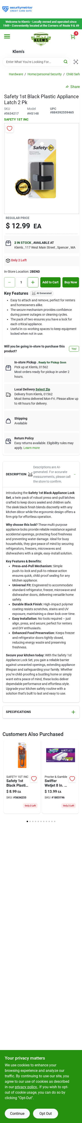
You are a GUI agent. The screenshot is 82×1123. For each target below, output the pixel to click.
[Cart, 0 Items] (73, 36)
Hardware (16, 74)
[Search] (66, 61)
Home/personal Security (45, 74)
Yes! (74, 348)
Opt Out (45, 1113)
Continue (17, 1113)
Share (75, 87)
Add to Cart (50, 282)
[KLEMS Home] (41, 39)
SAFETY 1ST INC (16, 119)
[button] (41, 474)
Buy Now (70, 282)
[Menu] (7, 36)
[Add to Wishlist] (10, 129)
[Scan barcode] (76, 62)
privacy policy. (26, 1087)
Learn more (31, 448)
